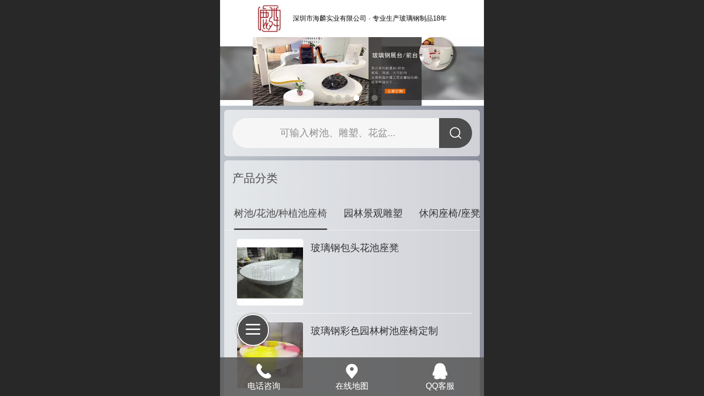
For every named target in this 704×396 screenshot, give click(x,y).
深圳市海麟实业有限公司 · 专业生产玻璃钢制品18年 (370, 18)
